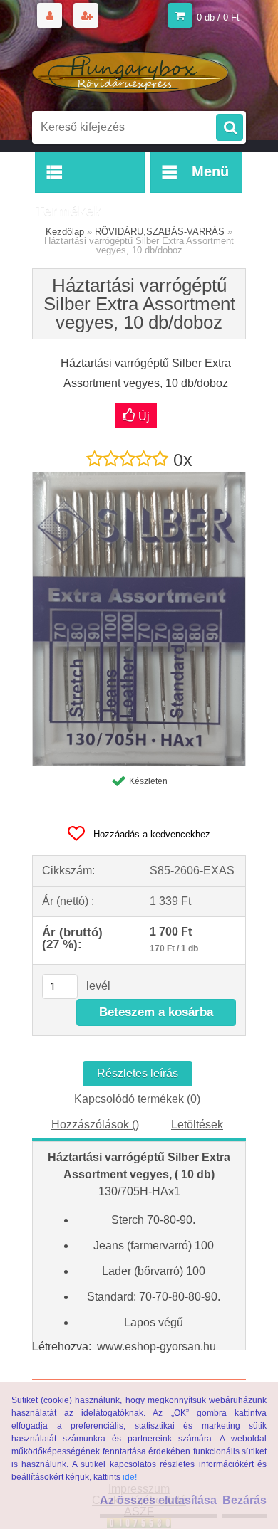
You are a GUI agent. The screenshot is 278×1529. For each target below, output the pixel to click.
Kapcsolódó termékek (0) (137, 1099)
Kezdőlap (65, 231)
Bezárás (244, 1500)
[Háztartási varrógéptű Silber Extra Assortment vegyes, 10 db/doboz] (139, 478)
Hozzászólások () (95, 1124)
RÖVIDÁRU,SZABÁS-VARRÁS (160, 231)
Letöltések (197, 1124)
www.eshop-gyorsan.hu (156, 1346)
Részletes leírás (137, 1073)
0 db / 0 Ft (218, 17)
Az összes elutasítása (158, 1500)
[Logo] (130, 69)
